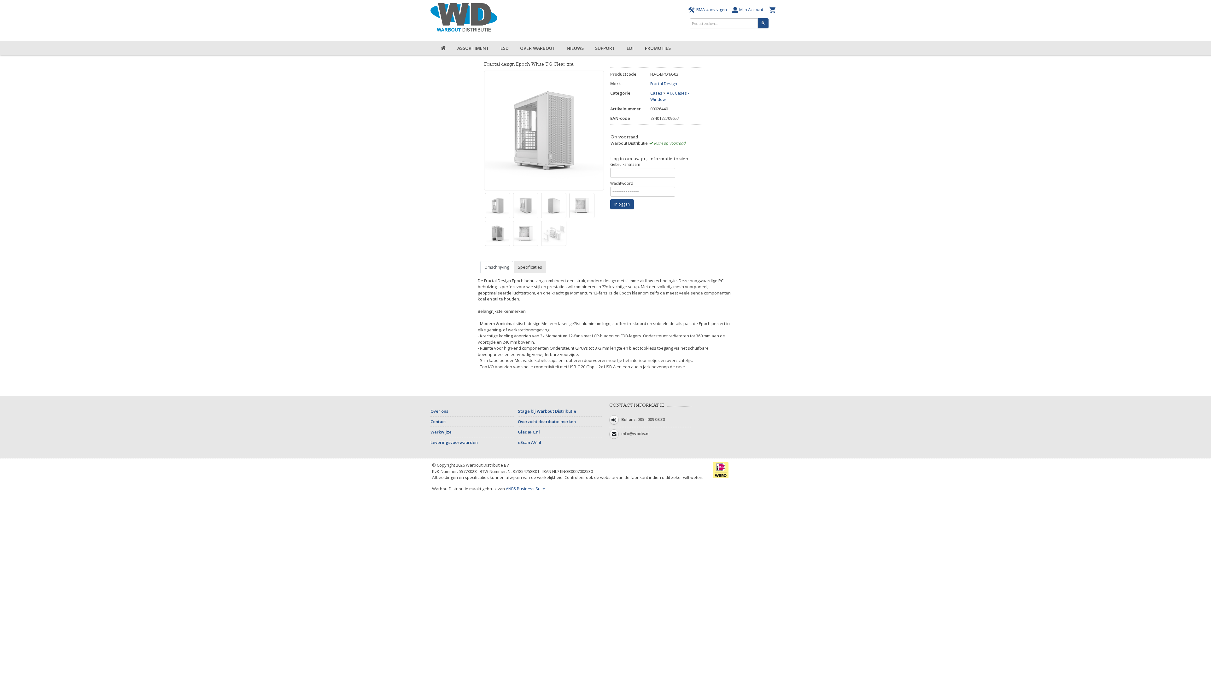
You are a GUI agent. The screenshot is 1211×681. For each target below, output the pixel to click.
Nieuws (575, 48)
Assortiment (473, 48)
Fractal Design (663, 83)
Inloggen (622, 204)
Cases (656, 93)
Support (605, 48)
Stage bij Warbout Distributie (547, 411)
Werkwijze (441, 432)
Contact (438, 421)
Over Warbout (537, 48)
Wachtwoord (621, 183)
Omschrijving (496, 267)
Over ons (439, 411)
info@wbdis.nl (635, 433)
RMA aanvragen (711, 9)
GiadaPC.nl (529, 432)
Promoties (658, 48)
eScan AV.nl (529, 442)
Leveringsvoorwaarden (454, 442)
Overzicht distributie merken (547, 421)
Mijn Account (752, 9)
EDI (630, 48)
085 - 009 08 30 (651, 419)
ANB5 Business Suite (525, 489)
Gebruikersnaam (625, 164)
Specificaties (530, 267)
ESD (504, 48)
